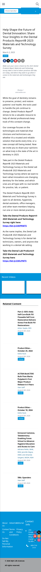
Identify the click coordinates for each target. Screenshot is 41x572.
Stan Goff (21, 387)
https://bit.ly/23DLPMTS (15, 260)
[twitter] (8, 61)
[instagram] (39, 540)
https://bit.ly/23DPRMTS (15, 225)
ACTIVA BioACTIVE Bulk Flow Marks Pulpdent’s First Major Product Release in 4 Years (26, 379)
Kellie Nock (22, 354)
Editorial (20, 523)
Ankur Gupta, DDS (24, 328)
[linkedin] (12, 61)
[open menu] (3, 4)
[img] (20, 4)
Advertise (13, 523)
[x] (39, 532)
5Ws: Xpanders (24, 477)
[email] (19, 61)
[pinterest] (15, 61)
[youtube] (35, 536)
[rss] (39, 536)
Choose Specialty (10, 11)
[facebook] (4, 61)
